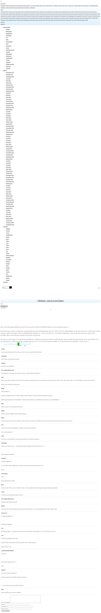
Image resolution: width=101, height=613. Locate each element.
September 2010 (28, 20)
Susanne (8, 267)
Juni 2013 (14, 16)
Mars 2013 (29, 16)
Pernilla (8, 263)
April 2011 (76, 18)
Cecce (7, 232)
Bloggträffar (18, 5)
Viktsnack (26, 7)
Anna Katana (4, 473)
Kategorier (3, 3)
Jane (2, 535)
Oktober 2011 (41, 18)
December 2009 (76, 20)
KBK (33, 5)
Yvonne (3, 349)
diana (2, 589)
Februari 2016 (42, 11)
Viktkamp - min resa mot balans (50, 300)
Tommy (8, 272)
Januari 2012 (19, 18)
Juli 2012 (85, 16)
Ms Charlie (8, 259)
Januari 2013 (42, 16)
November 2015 (50, 11)
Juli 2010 (41, 20)
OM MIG (5, 282)
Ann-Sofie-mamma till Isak (7, 550)
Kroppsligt (49, 5)
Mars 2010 (55, 20)
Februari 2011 (88, 18)
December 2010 (4, 20)
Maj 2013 (18, 16)
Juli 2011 (62, 18)
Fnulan (7, 237)
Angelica (8, 228)
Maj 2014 (42, 14)
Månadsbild (78, 5)
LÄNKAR (5, 226)
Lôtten (7, 253)
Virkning (32, 7)
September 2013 (96, 14)
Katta (7, 245)
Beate (2, 484)
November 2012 (57, 16)
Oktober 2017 (12, 11)
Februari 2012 (12, 18)
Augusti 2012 (80, 16)
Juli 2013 (9, 16)
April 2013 (23, 16)
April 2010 (50, 20)
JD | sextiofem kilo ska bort (7, 370)
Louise (2, 491)
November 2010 (12, 20)
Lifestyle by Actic (63, 5)
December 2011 (26, 18)
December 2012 (49, 16)
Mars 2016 (36, 11)
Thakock (3, 570)
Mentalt (71, 5)
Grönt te (4, 305)
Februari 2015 (93, 11)
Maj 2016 (31, 11)
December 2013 (72, 14)
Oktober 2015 (57, 11)
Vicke (2, 436)
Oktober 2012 (64, 16)
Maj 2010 (45, 20)
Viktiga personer (17, 7)
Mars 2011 (82, 18)
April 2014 (47, 14)
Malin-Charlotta (10, 255)
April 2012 (8, 167)
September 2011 (49, 18)
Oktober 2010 (20, 20)
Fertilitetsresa (9, 235)
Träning (3, 7)
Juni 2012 (90, 16)
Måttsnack (85, 5)
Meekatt (8, 257)
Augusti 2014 (27, 14)
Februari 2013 (35, 16)
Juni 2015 (72, 11)
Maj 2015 (76, 11)
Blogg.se (3, 24)
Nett (2, 528)
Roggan (3, 506)
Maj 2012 (95, 16)
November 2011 (34, 18)
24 (25, 345)
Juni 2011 (67, 18)
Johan (7, 239)
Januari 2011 (95, 18)
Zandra (7, 280)
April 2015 (81, 11)
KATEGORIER (6, 27)
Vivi (7, 274)
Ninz (2, 377)
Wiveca (8, 278)
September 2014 (20, 14)
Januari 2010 (69, 20)
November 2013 (81, 14)
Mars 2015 (87, 11)
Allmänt (3, 5)
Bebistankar (10, 5)
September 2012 (73, 16)
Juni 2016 (26, 11)
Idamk (2, 388)
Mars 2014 (52, 14)
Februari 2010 (62, 20)
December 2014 (4, 14)
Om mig (2, 22)
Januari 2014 (65, 14)
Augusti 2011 (56, 18)
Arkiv (2, 9)
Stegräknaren (93, 5)
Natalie (8, 261)
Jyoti (7, 243)
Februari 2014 (58, 14)
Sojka (7, 265)
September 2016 (20, 11)
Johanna (3, 363)
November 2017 (4, 11)
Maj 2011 (71, 18)
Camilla (8, 230)
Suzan (7, 269)
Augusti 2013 (4, 16)
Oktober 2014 (12, 14)
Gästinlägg (26, 5)
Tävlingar (9, 7)
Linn (7, 251)
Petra (2, 403)
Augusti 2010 (35, 20)
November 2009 (84, 20)
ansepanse (3, 458)
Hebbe (2, 417)
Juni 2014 (37, 14)
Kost (44, 5)
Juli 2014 (32, 14)
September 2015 (65, 11)
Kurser (55, 5)
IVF (31, 5)
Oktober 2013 (88, 14)
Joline (7, 241)
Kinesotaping (39, 5)
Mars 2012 (6, 18)
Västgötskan (9, 276)
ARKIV (5, 70)
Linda (7, 247)
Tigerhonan (4, 356)
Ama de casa (4, 513)
